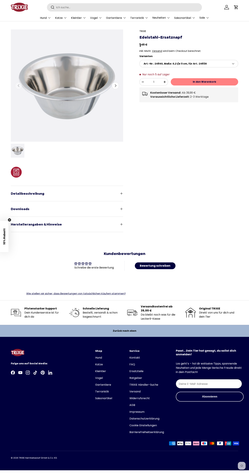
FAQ (132, 364)
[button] (236, 7)
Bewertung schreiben (155, 266)
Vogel (94, 18)
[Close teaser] (9, 220)
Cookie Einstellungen (143, 425)
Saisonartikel (182, 18)
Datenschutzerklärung (144, 419)
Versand (157, 51)
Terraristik (137, 18)
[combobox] (124, 7)
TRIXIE (142, 31)
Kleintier (76, 18)
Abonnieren (209, 396)
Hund (43, 18)
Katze (59, 18)
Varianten (146, 56)
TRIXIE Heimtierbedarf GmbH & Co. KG (38, 457)
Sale (202, 18)
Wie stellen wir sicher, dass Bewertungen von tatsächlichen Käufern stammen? (76, 293)
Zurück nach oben (124, 330)
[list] (67, 86)
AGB (132, 405)
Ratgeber (135, 378)
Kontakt (134, 358)
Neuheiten (159, 18)
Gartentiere (114, 18)
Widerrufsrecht (139, 398)
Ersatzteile (136, 371)
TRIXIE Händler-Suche (143, 385)
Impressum (136, 412)
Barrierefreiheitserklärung (146, 432)
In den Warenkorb (204, 81)
